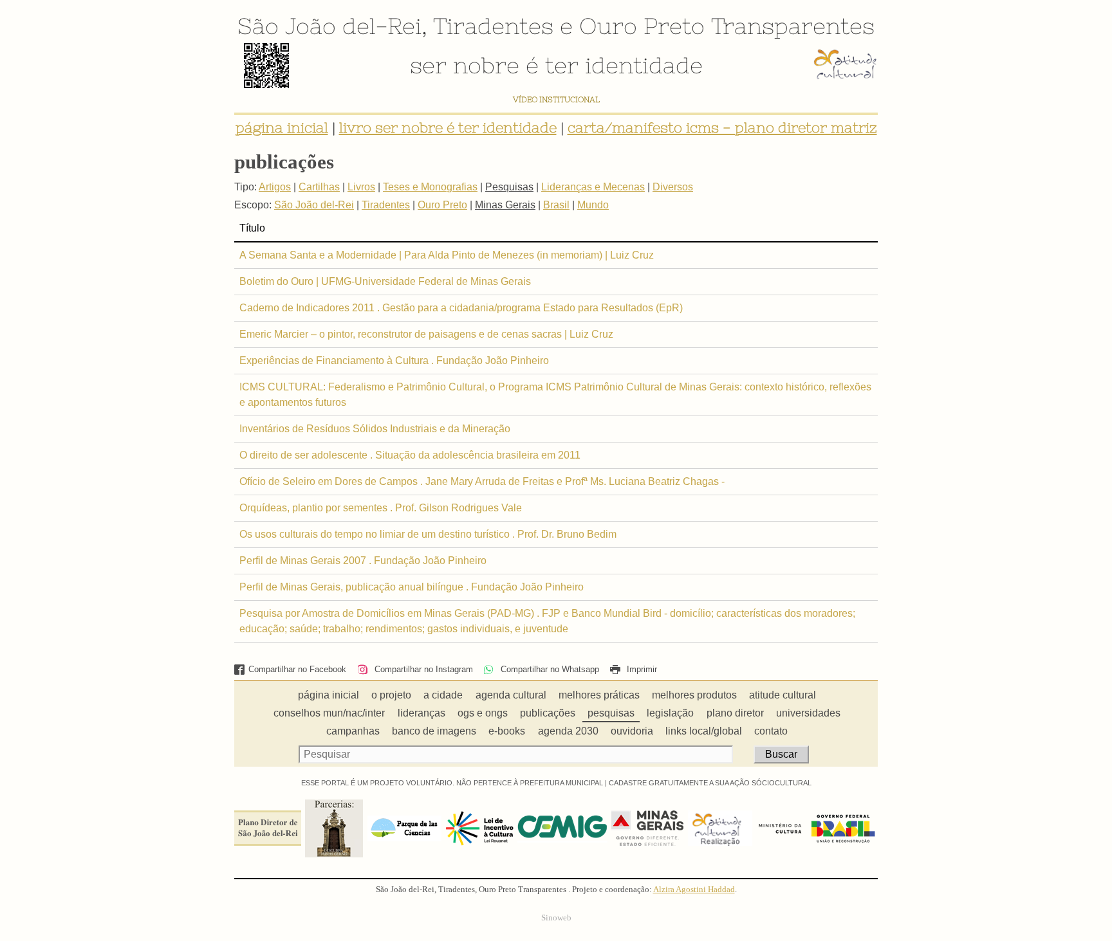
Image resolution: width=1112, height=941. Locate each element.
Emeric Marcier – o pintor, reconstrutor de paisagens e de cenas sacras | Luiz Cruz (426, 334)
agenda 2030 (568, 731)
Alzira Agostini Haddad (694, 889)
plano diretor (735, 713)
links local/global (703, 731)
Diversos (673, 186)
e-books (506, 731)
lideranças (421, 713)
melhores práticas (599, 695)
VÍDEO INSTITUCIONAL (556, 99)
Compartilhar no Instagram (422, 669)
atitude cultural (782, 695)
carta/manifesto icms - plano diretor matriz (722, 128)
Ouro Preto (642, 26)
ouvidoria (632, 731)
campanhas (353, 731)
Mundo (593, 204)
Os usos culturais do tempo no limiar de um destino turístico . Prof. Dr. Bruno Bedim (427, 534)
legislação (670, 713)
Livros (361, 186)
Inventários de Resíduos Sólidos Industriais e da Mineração (374, 428)
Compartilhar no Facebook (297, 669)
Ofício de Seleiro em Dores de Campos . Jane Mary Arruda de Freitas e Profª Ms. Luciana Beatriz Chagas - (482, 481)
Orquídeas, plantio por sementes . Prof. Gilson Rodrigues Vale (380, 507)
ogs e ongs (483, 713)
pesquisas (611, 713)
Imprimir (640, 669)
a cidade (443, 695)
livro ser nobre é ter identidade (448, 128)
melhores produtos (694, 695)
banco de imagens (434, 731)
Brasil (556, 204)
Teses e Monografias (430, 186)
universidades (808, 713)
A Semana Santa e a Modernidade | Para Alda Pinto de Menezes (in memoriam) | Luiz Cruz (446, 255)
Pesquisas (509, 186)
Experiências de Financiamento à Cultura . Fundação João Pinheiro (394, 360)
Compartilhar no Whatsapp (548, 669)
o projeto (391, 695)
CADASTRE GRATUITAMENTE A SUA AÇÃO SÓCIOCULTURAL (710, 783)
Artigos (275, 186)
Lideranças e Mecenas (593, 186)
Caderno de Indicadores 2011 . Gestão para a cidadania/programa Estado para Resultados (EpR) (461, 307)
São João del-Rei (329, 26)
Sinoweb (556, 917)
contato (771, 731)
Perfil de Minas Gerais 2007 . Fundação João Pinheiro (362, 560)
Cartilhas (319, 186)
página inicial (282, 128)
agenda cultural (511, 695)
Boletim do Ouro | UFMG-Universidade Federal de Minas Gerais (385, 281)
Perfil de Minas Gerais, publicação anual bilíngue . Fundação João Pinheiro (411, 586)
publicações (547, 713)
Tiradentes (493, 26)
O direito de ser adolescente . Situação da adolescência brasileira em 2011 (409, 455)
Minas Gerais (505, 204)
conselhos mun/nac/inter (329, 713)
